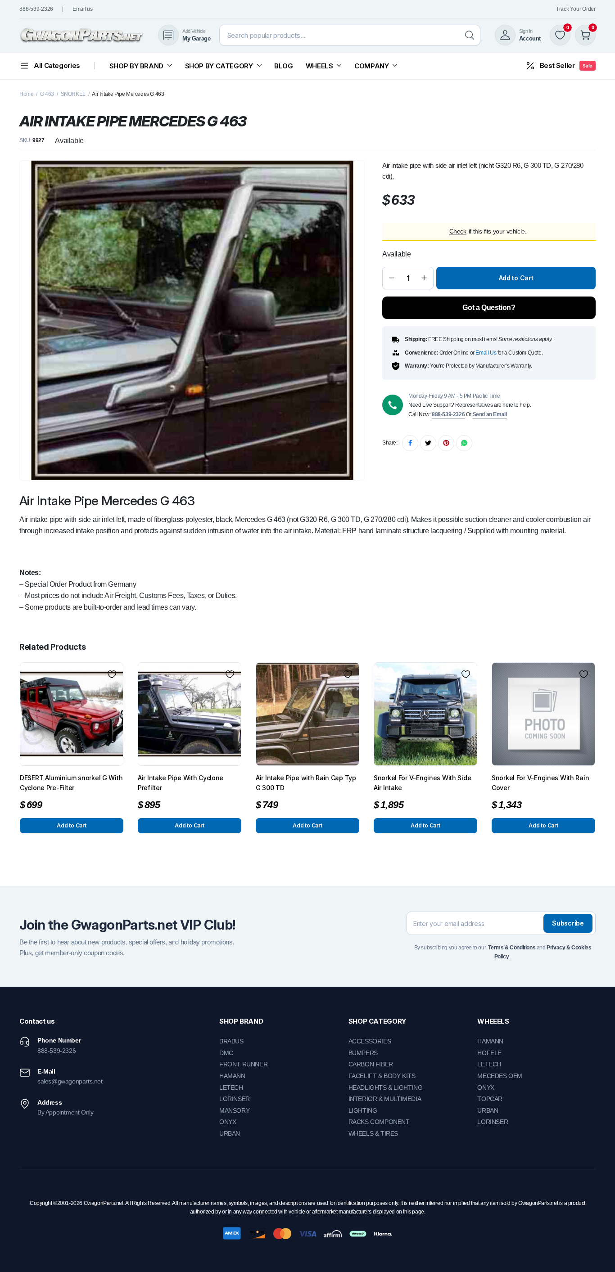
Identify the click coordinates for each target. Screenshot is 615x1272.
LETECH (231, 1087)
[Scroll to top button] (594, 1252)
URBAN (229, 1133)
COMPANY (371, 66)
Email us (82, 9)
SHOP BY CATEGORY (219, 66)
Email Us (485, 353)
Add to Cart (516, 278)
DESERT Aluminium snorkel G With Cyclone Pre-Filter (71, 782)
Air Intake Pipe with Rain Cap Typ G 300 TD (306, 782)
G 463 (47, 94)
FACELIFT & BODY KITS (382, 1075)
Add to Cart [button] (71, 825)
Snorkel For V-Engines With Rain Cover (540, 782)
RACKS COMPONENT (379, 1121)
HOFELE (489, 1052)
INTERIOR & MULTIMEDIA (384, 1098)
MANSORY (234, 1110)
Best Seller (566, 65)
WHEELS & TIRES (373, 1133)
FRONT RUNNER (243, 1064)
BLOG (283, 66)
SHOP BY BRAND (136, 66)
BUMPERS (363, 1052)
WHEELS (319, 66)
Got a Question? (488, 307)
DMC (226, 1052)
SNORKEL (73, 94)
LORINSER (234, 1098)
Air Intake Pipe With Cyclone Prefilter (180, 782)
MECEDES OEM (499, 1075)
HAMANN (232, 1075)
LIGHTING (362, 1110)
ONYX (227, 1121)
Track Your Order (576, 9)
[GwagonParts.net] (81, 35)
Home (26, 94)
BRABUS (231, 1041)
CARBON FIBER (370, 1064)
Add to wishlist (111, 674)
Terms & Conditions (511, 947)
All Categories (57, 65)
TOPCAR (489, 1098)
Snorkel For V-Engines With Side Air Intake (422, 782)
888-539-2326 (36, 9)
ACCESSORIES (369, 1041)
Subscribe (567, 923)
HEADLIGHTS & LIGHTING (385, 1087)
